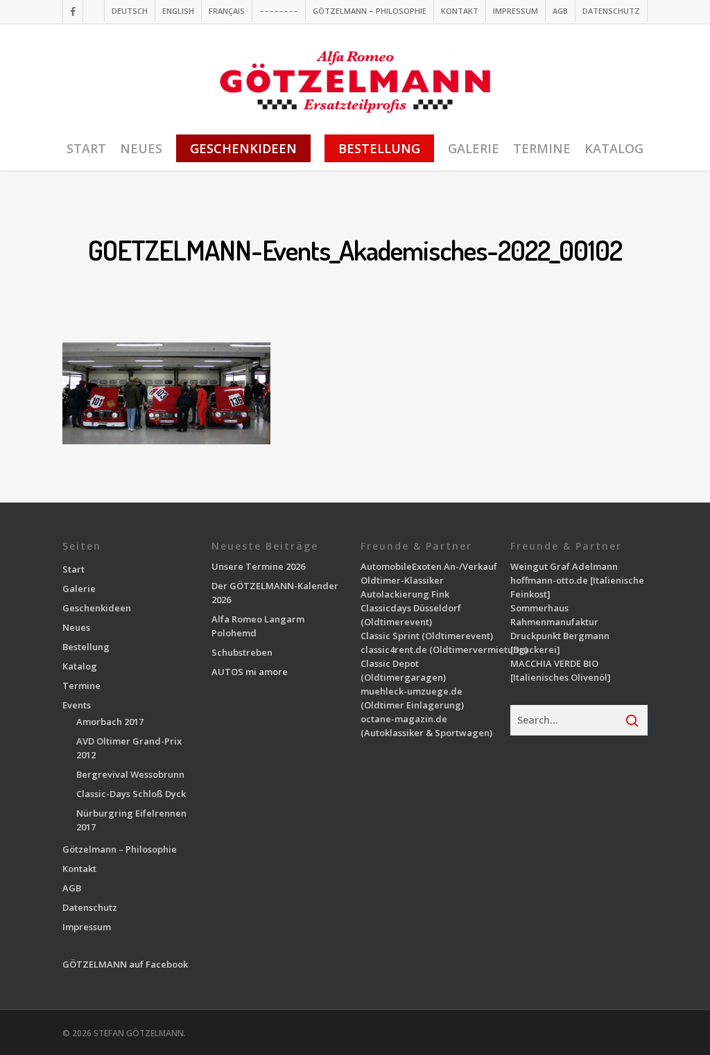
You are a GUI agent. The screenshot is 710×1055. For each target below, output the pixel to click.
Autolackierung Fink (405, 594)
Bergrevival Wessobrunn (130, 774)
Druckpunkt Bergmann (559, 635)
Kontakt (79, 868)
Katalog (79, 666)
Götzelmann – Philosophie (119, 849)
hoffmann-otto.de (549, 580)
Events (76, 705)
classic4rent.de (394, 649)
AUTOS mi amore (249, 671)
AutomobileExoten (401, 566)
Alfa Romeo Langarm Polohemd (257, 626)
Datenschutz (89, 907)
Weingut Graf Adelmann (564, 566)
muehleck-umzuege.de (411, 691)
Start (73, 569)
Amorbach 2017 (110, 721)
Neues (76, 627)
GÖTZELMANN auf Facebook (125, 964)
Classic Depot (390, 663)
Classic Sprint (390, 635)
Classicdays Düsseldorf (411, 608)
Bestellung (86, 646)
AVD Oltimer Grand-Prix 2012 (129, 748)
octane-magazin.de (404, 719)
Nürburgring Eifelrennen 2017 (131, 820)
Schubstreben (241, 652)
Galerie (79, 588)
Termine (81, 685)
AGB (71, 888)
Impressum (86, 927)
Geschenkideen (96, 608)
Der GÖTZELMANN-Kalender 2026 (274, 592)
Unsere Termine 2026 (258, 566)
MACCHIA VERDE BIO (554, 663)
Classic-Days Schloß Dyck (131, 793)
